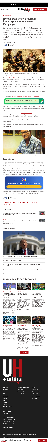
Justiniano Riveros (17, 215)
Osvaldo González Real (26, 113)
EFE (43, 345)
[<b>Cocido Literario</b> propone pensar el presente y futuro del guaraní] (23, 286)
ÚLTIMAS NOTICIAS (39, 9)
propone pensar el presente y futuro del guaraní (23, 295)
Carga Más (24, 352)
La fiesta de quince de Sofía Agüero (13, 260)
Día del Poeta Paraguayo (9, 202)
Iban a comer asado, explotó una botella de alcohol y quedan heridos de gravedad (23, 269)
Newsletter (24, 186)
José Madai (14, 339)
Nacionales (5, 212)
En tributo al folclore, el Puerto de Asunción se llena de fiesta (9, 328)
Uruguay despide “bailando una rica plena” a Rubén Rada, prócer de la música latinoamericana (38, 329)
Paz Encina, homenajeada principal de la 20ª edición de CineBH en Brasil (23, 329)
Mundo (4, 219)
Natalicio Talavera (13, 77)
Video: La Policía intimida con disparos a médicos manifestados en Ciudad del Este (23, 273)
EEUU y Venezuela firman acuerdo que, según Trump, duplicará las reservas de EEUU (24, 256)
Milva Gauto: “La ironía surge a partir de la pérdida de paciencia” (9, 295)
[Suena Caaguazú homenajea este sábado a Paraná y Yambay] (38, 286)
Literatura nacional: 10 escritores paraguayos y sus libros (25, 96)
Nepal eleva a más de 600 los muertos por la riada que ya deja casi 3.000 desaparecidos (19, 221)
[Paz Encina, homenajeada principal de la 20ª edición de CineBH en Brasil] (23, 320)
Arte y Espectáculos (7, 15)
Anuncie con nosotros (23, 387)
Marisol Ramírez (13, 313)
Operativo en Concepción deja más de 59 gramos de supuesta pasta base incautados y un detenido (19, 214)
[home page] (24, 10)
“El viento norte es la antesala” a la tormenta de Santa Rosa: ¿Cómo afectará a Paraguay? (22, 265)
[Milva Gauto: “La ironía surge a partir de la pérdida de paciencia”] (9, 286)
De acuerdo (42, 440)
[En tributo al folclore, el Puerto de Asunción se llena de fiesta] (9, 320)
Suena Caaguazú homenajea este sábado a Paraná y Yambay (37, 295)
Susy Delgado (38, 106)
